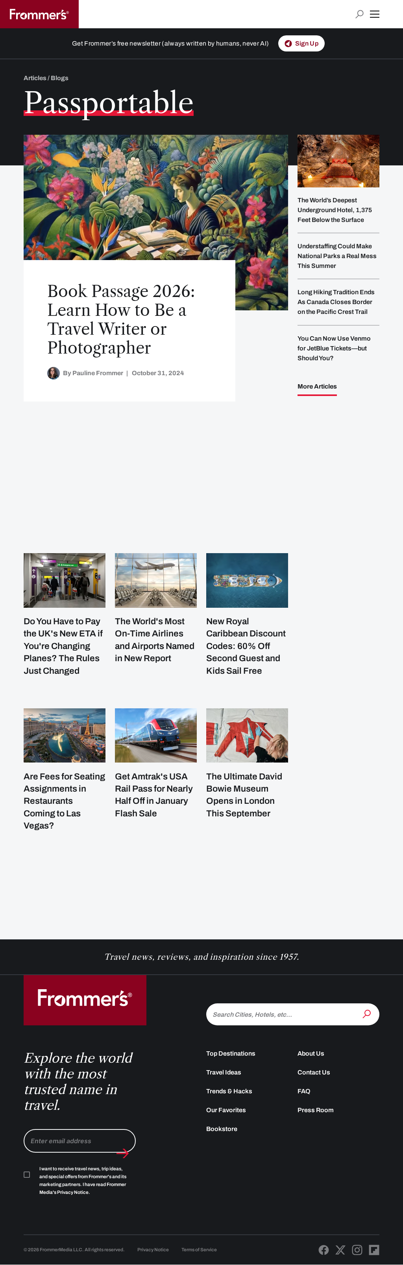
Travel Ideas (223, 1072)
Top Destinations (230, 1053)
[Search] (367, 1013)
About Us (311, 1053)
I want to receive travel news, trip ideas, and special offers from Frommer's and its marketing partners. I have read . (82, 1180)
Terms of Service (199, 1249)
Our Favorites (226, 1110)
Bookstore (221, 1129)
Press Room (316, 1110)
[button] (374, 14)
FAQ (304, 1091)
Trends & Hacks (229, 1091)
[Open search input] (359, 14)
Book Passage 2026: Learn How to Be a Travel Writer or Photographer (121, 320)
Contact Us (314, 1072)
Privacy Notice (153, 1249)
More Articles (317, 386)
